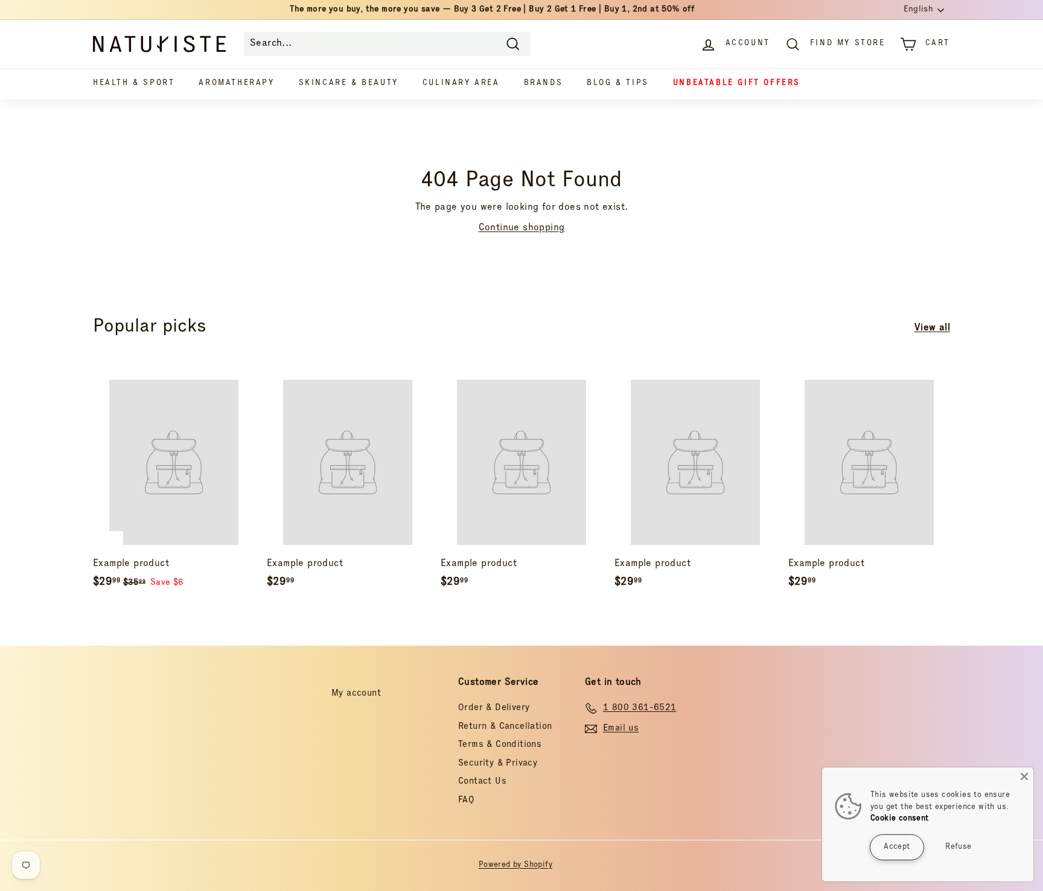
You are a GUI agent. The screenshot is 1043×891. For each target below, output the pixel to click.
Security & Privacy (497, 763)
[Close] (1024, 776)
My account (356, 693)
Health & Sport (133, 83)
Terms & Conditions (499, 744)
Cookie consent (899, 819)
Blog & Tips (618, 83)
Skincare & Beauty (348, 83)
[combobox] (387, 44)
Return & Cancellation (505, 726)
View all (932, 328)
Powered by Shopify (515, 865)
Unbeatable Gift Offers (736, 83)
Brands (543, 83)
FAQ (466, 800)
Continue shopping (522, 228)
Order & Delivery (493, 708)
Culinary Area (461, 83)
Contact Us (482, 781)
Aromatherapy (236, 83)
